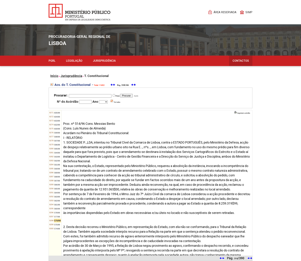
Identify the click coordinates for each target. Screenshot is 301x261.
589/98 (57, 173)
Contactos (241, 60)
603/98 (57, 121)
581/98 (57, 205)
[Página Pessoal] (79, 12)
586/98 (57, 185)
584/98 (57, 193)
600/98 (57, 129)
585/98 (57, 189)
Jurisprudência (104, 60)
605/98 (57, 113)
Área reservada (225, 12)
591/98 (57, 165)
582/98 (57, 201)
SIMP (248, 12)
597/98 (57, 141)
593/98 (57, 157)
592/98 (57, 161)
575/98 (57, 225)
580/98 (57, 209)
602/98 (57, 125)
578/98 (57, 213)
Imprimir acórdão (243, 113)
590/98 (57, 169)
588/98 (57, 177)
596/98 (57, 145)
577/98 (57, 217)
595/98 (57, 149)
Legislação (74, 60)
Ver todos (116, 102)
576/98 (57, 220)
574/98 (57, 229)
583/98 (57, 197)
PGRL (52, 60)
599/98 (57, 133)
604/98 (57, 117)
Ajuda (135, 96)
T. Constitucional (96, 76)
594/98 (57, 153)
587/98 (57, 181)
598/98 (57, 137)
